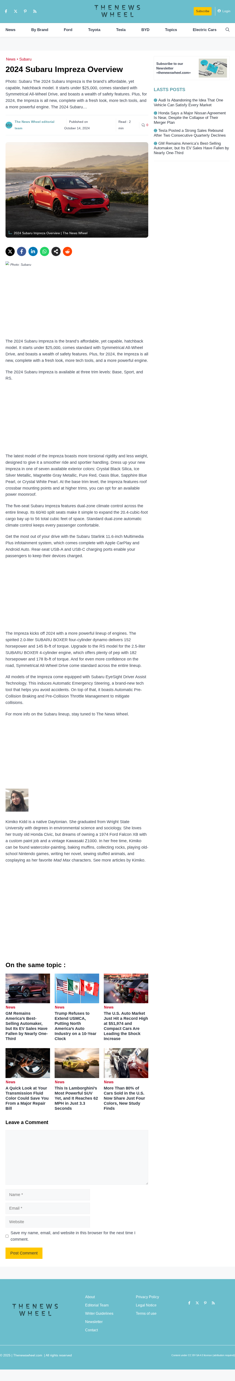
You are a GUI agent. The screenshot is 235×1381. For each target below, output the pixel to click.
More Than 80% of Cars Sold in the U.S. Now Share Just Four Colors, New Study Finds (124, 1098)
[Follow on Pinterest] (25, 11)
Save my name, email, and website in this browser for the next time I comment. (73, 1236)
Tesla (121, 30)
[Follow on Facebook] (6, 11)
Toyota (94, 30)
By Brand (39, 30)
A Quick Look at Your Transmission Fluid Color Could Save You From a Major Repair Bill (27, 1098)
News (10, 30)
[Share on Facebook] (21, 251)
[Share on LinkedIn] (33, 251)
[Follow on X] (15, 11)
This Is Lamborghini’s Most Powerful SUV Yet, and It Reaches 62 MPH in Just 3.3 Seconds (76, 1098)
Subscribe (202, 11)
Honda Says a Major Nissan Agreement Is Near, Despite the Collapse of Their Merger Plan (190, 118)
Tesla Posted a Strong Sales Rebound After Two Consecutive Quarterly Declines (190, 132)
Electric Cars (204, 30)
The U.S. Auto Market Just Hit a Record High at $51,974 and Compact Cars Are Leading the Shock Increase (126, 1026)
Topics (171, 30)
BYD (145, 30)
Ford (68, 30)
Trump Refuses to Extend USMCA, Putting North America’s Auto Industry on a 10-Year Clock (75, 1026)
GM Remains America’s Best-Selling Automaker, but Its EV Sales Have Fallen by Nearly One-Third (27, 1026)
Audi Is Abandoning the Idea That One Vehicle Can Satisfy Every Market (188, 102)
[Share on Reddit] (67, 251)
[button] (227, 30)
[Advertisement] (77, 304)
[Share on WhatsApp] (44, 251)
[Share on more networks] (56, 251)
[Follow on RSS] (35, 11)
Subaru (25, 59)
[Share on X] (10, 251)
